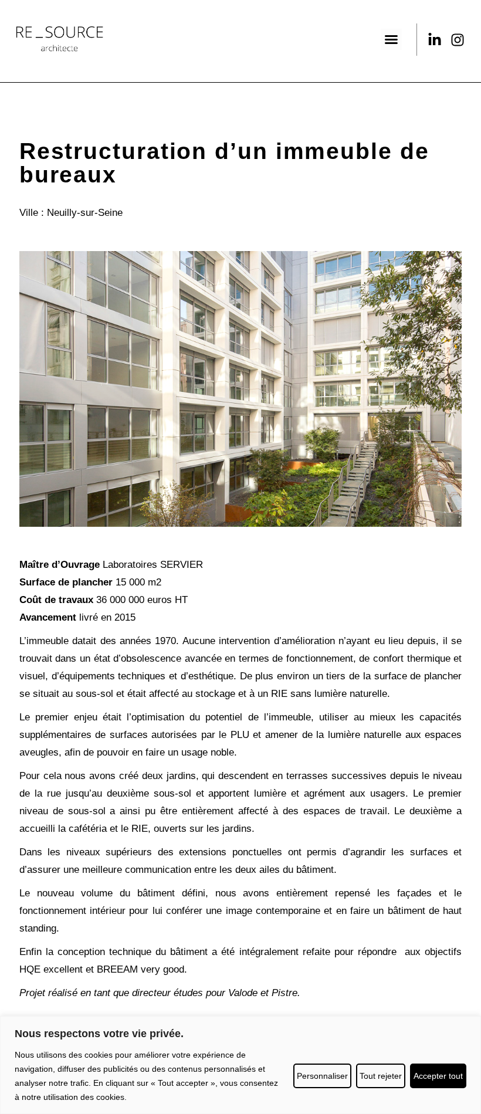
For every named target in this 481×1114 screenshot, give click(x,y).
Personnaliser (322, 1076)
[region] (240, 1065)
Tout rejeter (381, 1076)
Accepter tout (438, 1076)
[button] (391, 39)
